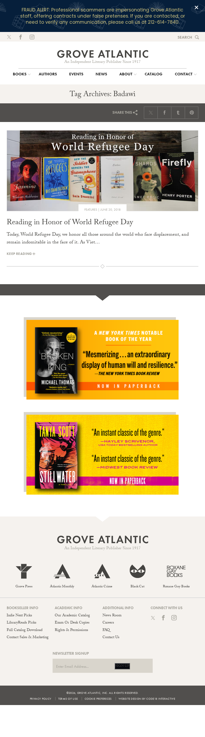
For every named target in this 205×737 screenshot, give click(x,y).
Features (90, 209)
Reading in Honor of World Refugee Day (70, 223)
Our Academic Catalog (72, 616)
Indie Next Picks (19, 616)
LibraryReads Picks (21, 623)
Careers (108, 623)
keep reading (19, 253)
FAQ (106, 630)
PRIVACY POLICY (40, 699)
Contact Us (110, 637)
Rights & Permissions (71, 630)
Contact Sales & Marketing (28, 637)
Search (185, 37)
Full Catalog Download (24, 630)
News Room (111, 616)
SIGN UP (122, 666)
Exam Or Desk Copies (72, 623)
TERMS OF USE (68, 699)
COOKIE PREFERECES (98, 699)
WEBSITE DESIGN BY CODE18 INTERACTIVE (147, 699)
